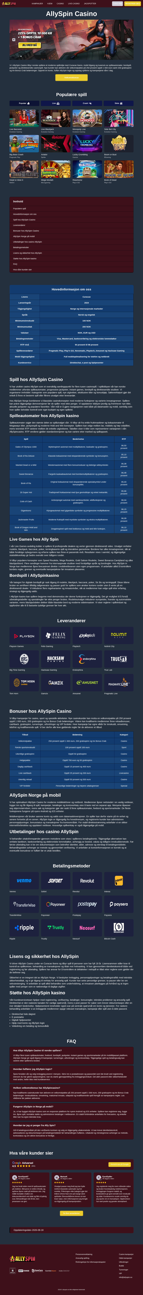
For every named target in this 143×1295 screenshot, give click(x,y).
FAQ (15, 264)
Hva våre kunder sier (22, 270)
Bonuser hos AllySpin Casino (26, 231)
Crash (85, 103)
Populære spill (19, 208)
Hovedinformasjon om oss (24, 214)
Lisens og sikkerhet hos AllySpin (27, 253)
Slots (117, 103)
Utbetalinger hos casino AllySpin (27, 242)
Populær (22, 103)
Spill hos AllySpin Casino (24, 220)
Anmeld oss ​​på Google (120, 1164)
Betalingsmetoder (21, 247)
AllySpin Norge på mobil (24, 236)
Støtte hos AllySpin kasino (24, 258)
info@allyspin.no (125, 1277)
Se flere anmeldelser (71, 1213)
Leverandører (19, 225)
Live (54, 103)
